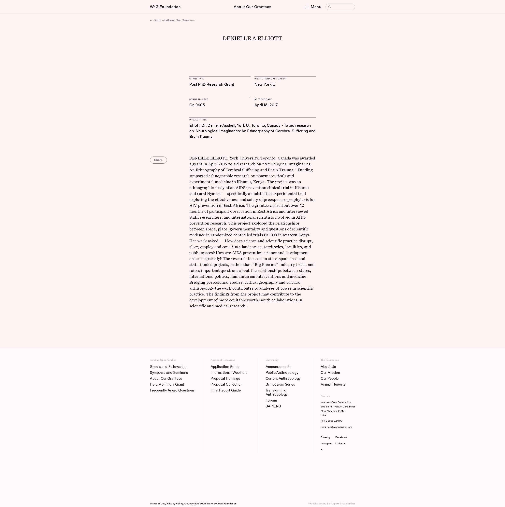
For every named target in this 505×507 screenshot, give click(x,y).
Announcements (278, 366)
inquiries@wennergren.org (336, 427)
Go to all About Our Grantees (174, 20)
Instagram (326, 443)
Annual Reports (333, 384)
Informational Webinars (229, 372)
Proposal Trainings (225, 378)
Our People (330, 378)
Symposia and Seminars (169, 372)
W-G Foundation (165, 6)
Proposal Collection (226, 384)
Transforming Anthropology (277, 392)
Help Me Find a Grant (167, 384)
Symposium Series (280, 384)
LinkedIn (340, 443)
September (348, 503)
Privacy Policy (175, 503)
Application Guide (225, 366)
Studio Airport (330, 503)
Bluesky (326, 437)
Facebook (341, 437)
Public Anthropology (282, 372)
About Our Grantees (252, 6)
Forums (272, 400)
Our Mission (330, 372)
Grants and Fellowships (168, 366)
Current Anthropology (283, 378)
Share (158, 160)
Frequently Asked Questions (172, 390)
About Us (328, 366)
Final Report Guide (226, 390)
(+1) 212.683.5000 (331, 421)
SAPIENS (273, 406)
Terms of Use (157, 503)
